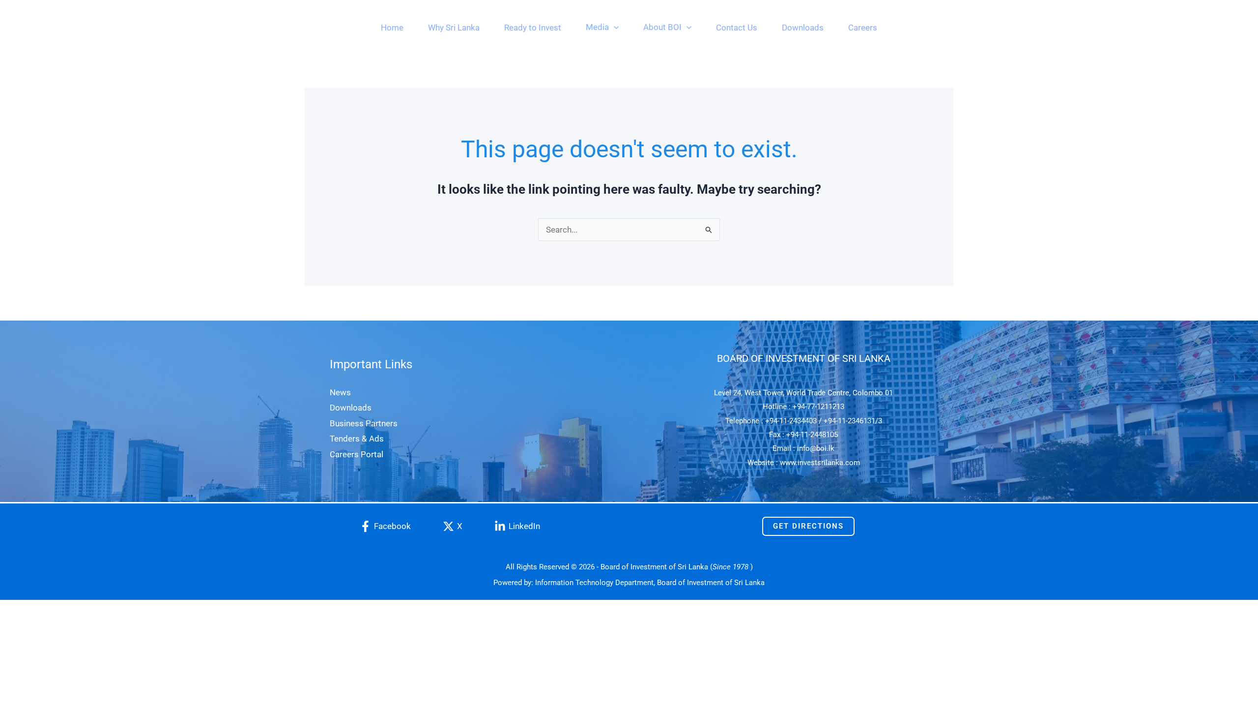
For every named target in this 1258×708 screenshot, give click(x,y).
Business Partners (364, 423)
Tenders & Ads (357, 438)
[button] (614, 27)
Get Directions (808, 526)
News (340, 392)
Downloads (351, 408)
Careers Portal (356, 454)
